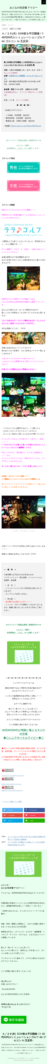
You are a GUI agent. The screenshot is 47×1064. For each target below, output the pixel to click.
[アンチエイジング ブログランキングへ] (8, 770)
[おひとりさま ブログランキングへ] (8, 779)
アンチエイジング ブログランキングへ (13, 775)
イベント (6, 801)
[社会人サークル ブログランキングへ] (8, 787)
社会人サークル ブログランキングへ (12, 790)
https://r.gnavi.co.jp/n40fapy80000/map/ (26, 126)
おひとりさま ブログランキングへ (12, 784)
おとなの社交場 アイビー (23, 7)
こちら (20, 148)
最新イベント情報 (16, 801)
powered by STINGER (26, 1060)
